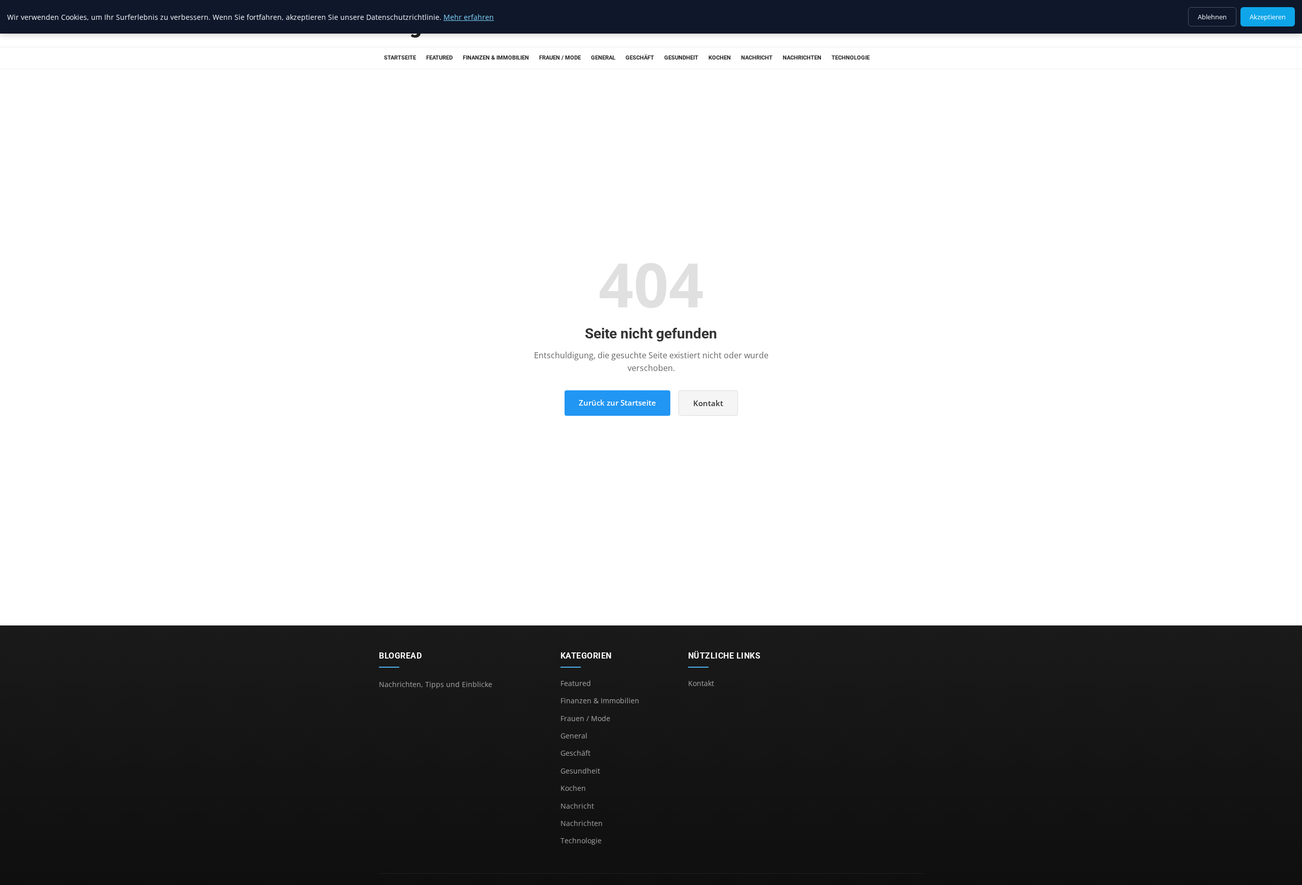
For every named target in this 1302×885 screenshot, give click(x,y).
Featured (439, 57)
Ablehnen (1212, 16)
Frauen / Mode (560, 57)
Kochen (719, 57)
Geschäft (640, 57)
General (603, 57)
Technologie (851, 57)
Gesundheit (681, 57)
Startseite (400, 57)
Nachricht (757, 57)
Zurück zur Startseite (617, 402)
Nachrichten (802, 57)
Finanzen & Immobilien (496, 57)
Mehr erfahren (468, 17)
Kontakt (708, 403)
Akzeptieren (1268, 16)
